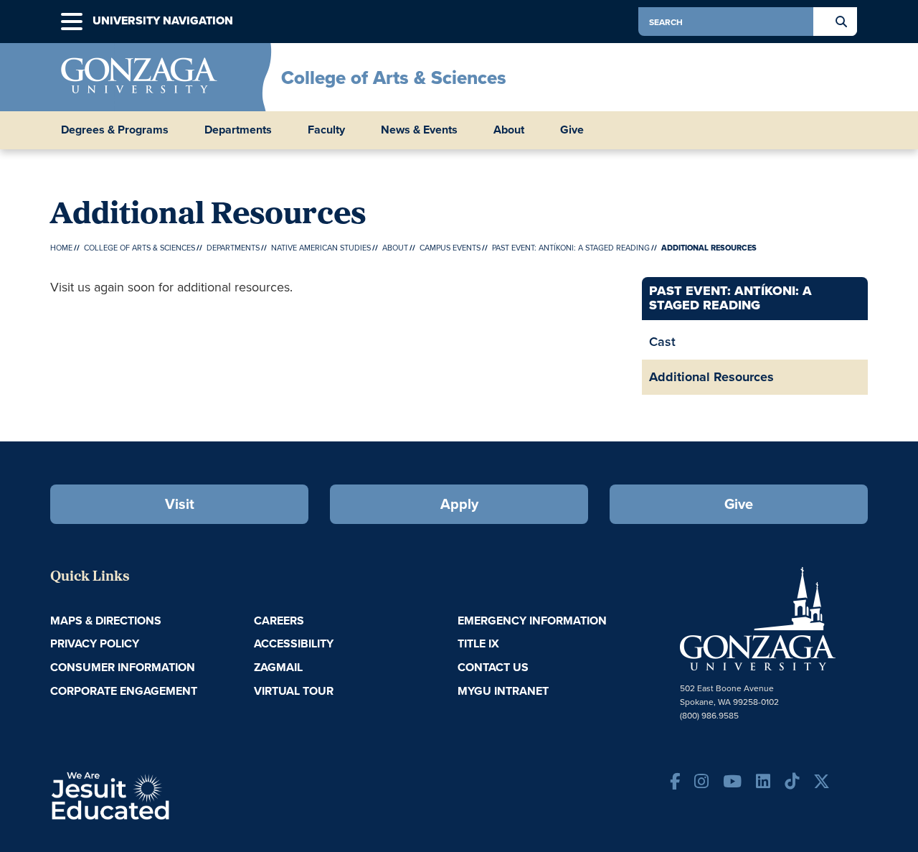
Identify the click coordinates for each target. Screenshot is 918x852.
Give (572, 130)
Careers (279, 620)
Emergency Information (532, 620)
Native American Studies (321, 247)
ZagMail (278, 667)
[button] (71, 22)
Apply (459, 503)
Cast (662, 341)
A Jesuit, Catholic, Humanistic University (172, 794)
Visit (179, 503)
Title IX (478, 643)
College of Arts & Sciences (393, 77)
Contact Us (493, 667)
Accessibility (293, 643)
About (395, 247)
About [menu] (508, 130)
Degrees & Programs (115, 130)
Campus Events (450, 247)
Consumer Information (122, 667)
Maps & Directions (105, 620)
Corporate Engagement (123, 691)
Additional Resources (711, 377)
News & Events (419, 130)
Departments (238, 130)
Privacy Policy (94, 643)
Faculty (326, 130)
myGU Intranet (503, 691)
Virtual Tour (293, 691)
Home (61, 247)
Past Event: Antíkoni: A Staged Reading (571, 247)
